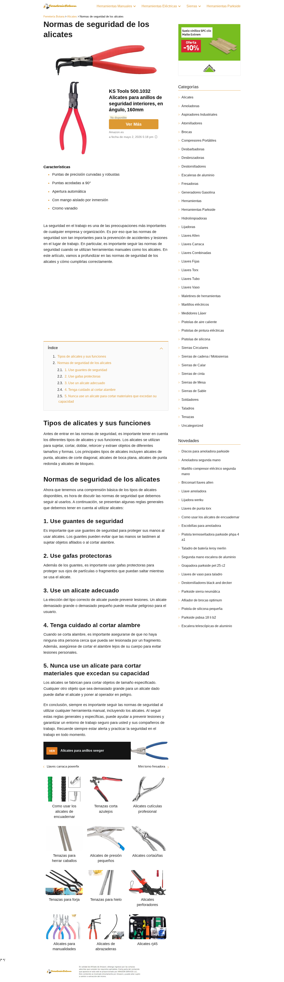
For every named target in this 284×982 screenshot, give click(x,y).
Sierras (191, 6)
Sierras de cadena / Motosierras (205, 356)
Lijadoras (188, 227)
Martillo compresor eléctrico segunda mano (209, 471)
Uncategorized (192, 425)
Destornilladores (194, 166)
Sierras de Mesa (194, 382)
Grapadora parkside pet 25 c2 (203, 565)
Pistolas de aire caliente (199, 322)
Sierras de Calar (194, 365)
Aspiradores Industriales (199, 114)
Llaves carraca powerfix (63, 766)
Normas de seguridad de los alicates (84, 363)
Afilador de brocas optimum (202, 600)
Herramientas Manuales (114, 6)
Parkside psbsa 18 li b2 (199, 617)
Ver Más (134, 124)
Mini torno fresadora (151, 766)
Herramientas (191, 201)
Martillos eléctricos (195, 304)
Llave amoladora (194, 491)
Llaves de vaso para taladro (202, 574)
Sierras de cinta (193, 373)
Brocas (187, 132)
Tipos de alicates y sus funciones (81, 356)
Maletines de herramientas (201, 296)
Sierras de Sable (194, 391)
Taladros (188, 408)
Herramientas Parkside (224, 6)
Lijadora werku (192, 500)
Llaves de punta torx (196, 508)
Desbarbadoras (193, 149)
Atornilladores (192, 123)
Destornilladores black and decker (207, 583)
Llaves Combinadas (196, 253)
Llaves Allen (191, 235)
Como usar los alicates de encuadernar (210, 517)
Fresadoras (190, 183)
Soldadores (190, 399)
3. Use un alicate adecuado (85, 383)
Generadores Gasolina (198, 192)
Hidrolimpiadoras (194, 218)
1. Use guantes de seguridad (86, 370)
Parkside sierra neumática (201, 591)
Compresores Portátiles (199, 140)
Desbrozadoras (193, 157)
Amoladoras (190, 106)
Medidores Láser (194, 313)
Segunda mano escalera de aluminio (209, 557)
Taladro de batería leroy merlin (204, 548)
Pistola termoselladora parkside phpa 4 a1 (210, 537)
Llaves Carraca (193, 244)
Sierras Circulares (195, 347)
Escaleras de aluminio (198, 175)
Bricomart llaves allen (197, 482)
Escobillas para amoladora (201, 525)
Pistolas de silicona (196, 339)
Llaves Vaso (191, 287)
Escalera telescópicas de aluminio (207, 626)
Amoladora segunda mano (201, 460)
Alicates (187, 97)
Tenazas (188, 417)
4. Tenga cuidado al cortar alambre (90, 389)
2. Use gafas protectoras (82, 376)
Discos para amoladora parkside (205, 451)
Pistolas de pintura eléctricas (203, 330)
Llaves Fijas (190, 261)
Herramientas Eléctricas (159, 6)
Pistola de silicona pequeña (202, 609)
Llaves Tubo (191, 279)
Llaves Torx (190, 270)
